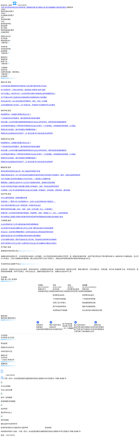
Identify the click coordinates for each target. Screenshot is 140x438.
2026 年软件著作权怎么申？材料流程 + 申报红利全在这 (21, 205)
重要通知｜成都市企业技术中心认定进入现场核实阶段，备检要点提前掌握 (28, 182)
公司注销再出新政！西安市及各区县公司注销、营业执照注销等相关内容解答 (29, 239)
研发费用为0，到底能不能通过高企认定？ (16, 114)
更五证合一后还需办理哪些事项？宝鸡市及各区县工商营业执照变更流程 (27, 232)
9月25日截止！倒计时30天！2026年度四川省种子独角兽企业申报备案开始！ (28, 93)
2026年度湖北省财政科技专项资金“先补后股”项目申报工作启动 (24, 86)
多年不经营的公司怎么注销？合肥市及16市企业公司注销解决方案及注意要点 (29, 243)
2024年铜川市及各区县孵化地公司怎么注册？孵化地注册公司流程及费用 (27, 228)
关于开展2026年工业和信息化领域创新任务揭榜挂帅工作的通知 (24, 97)
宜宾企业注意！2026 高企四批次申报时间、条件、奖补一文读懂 (24, 101)
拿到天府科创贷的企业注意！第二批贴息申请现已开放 (20, 171)
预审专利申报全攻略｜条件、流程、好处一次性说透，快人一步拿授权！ (27, 209)
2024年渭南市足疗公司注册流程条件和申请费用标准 (20, 224)
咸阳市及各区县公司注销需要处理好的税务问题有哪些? (21, 236)
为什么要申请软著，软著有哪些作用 (14, 198)
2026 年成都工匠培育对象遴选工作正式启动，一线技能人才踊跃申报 (25, 179)
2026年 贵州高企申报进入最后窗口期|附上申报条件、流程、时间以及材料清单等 (30, 186)
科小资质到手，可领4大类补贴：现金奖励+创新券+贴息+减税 (23, 90)
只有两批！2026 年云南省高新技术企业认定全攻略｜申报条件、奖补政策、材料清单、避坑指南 (35, 190)
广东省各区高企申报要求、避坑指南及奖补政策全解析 (20, 118)
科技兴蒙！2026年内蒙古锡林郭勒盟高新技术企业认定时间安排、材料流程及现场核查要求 (33, 122)
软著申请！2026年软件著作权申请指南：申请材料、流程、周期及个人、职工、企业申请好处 (34, 213)
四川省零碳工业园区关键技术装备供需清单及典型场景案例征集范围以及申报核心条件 (32, 217)
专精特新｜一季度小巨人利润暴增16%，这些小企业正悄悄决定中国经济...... (28, 201)
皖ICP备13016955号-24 (36, 427)
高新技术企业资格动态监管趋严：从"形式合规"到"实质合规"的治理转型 (27, 133)
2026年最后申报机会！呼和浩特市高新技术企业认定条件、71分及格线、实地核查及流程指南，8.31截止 (38, 126)
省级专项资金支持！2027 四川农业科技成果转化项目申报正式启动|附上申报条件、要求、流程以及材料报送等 (40, 175)
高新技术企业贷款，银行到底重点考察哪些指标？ (19, 129)
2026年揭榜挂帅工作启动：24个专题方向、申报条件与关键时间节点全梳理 (28, 105)
